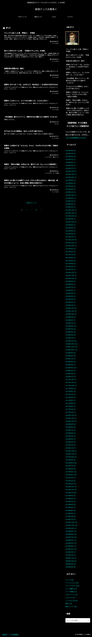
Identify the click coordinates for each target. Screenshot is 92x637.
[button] (88, 620)
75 (36, 210)
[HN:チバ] (72, 38)
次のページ (31, 202)
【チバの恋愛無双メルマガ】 (75, 137)
